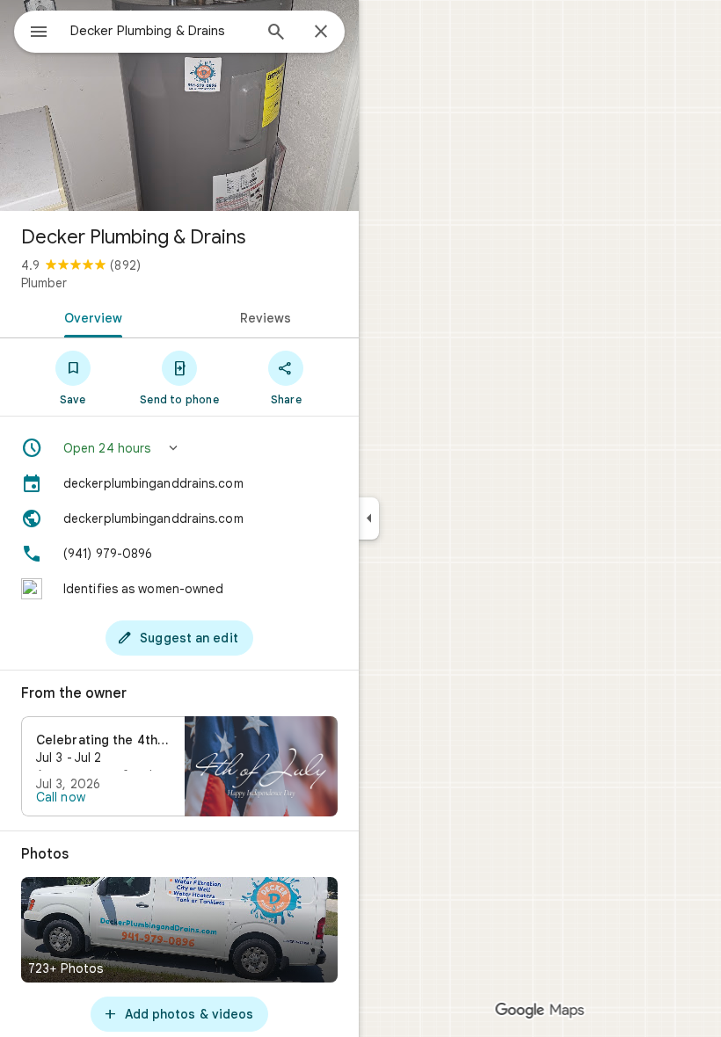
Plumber (44, 283)
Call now (60, 797)
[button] (179, 448)
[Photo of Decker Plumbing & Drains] (179, 105)
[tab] (90, 316)
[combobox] (160, 30)
